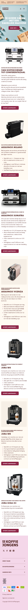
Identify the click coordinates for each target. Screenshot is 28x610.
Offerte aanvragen (9, 108)
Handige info (6, 572)
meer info (13, 28)
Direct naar (6, 561)
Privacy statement (7, 594)
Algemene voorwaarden (8, 598)
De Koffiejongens (8, 566)
